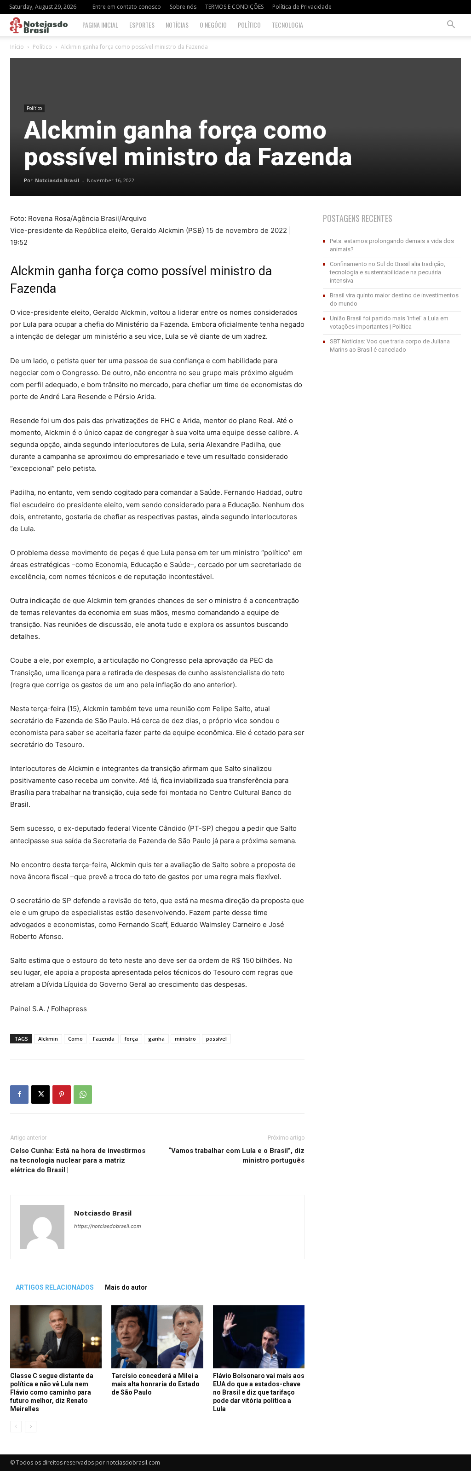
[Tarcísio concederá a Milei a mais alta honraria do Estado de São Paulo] (157, 1336)
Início (17, 47)
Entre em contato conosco (126, 7)
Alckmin (48, 1038)
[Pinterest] (61, 1094)
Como (75, 1038)
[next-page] (30, 1426)
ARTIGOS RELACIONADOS (55, 1287)
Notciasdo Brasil (57, 180)
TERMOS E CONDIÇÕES (234, 7)
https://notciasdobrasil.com (107, 1226)
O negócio (213, 24)
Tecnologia (287, 24)
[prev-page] (16, 1426)
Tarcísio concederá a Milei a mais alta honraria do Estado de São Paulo (155, 1384)
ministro (185, 1038)
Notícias (177, 24)
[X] (40, 1094)
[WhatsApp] (83, 1094)
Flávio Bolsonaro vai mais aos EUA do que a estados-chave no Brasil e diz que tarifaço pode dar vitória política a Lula (258, 1392)
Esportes (142, 24)
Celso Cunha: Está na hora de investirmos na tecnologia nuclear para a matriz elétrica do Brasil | (77, 1160)
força (131, 1038)
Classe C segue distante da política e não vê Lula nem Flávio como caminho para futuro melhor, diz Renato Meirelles (51, 1392)
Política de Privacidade (302, 7)
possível (216, 1038)
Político (249, 24)
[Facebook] (19, 1094)
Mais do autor (126, 1287)
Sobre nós (183, 7)
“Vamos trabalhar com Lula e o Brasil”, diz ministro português (236, 1155)
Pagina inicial (100, 24)
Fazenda (104, 1038)
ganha (156, 1038)
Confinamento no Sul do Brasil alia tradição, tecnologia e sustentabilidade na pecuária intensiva (387, 272)
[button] (451, 25)
